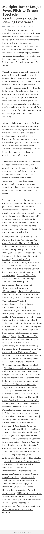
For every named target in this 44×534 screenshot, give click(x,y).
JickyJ (14, 499)
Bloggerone (7, 426)
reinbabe (8, 451)
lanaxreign (25, 349)
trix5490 (6, 259)
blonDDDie (19, 355)
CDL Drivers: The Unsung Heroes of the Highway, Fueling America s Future (18, 486)
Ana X (13, 336)
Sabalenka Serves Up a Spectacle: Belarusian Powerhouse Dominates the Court (19, 390)
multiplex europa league (10, 26)
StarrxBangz (24, 265)
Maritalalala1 (35, 458)
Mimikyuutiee (8, 252)
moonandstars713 (10, 304)
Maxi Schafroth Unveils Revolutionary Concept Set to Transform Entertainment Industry (20, 268)
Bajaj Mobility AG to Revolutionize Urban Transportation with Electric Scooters (20, 262)
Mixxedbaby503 (9, 471)
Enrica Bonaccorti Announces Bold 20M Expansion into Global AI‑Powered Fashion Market (21, 454)
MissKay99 (17, 281)
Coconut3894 (23, 483)
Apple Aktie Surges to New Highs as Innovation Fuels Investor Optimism (21, 509)
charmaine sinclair (31, 410)
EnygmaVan (31, 240)
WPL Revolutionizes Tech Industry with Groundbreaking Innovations (17, 284)
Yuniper (22, 387)
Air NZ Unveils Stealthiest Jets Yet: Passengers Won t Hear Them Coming (21, 480)
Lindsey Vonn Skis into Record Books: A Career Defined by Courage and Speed (21, 377)
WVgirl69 (14, 297)
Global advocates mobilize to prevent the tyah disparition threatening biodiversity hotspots (21, 371)
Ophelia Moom (9, 439)
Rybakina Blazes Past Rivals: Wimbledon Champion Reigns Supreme (19, 278)
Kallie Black (21, 329)
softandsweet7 (8, 275)
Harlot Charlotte (18, 246)
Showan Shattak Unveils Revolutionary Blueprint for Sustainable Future (21, 294)
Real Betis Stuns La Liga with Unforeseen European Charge (20, 332)
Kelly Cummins (18, 317)
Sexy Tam (15, 403)
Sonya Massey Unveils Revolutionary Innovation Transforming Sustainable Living (20, 345)
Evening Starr (32, 416)
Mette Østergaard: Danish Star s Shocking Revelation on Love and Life (21, 313)
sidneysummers (9, 291)
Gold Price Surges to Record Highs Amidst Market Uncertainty (22, 352)
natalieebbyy (36, 365)
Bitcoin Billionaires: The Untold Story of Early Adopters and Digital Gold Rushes (20, 400)
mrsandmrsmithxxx (10, 477)
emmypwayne (8, 506)
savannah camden (32, 381)
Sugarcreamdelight (10, 310)
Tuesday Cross (8, 493)
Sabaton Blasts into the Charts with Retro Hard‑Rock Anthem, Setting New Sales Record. (22, 326)
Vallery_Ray (7, 323)
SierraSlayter (34, 429)
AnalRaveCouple (19, 374)
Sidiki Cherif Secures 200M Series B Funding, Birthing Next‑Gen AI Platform (22, 496)
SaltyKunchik (8, 236)
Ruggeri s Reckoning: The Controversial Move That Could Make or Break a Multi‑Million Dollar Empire (21, 464)
